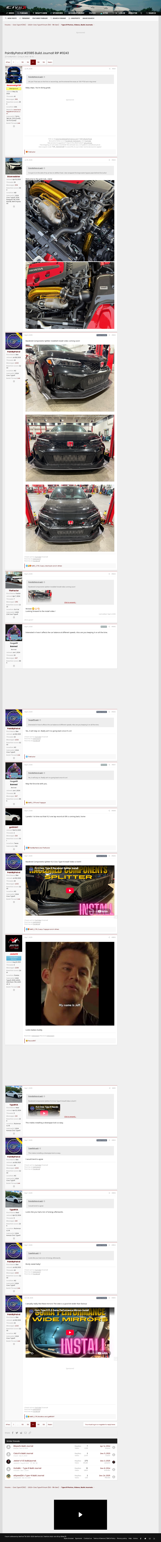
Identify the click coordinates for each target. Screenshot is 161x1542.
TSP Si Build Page (86, 139)
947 (16, 658)
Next (49, 62)
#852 (114, 1140)
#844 (113, 574)
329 (16, 836)
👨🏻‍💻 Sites (104, 13)
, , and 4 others (46, 566)
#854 (113, 1245)
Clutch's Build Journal (23, 1453)
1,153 (16, 602)
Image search (88, 18)
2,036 (17, 968)
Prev (8, 62)
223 (16, 1116)
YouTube (88, 141)
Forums (24, 13)
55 (23, 62)
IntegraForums (76, 13)
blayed (16, 1448)
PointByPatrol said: (35, 77)
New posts (11, 18)
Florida (16, 975)
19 (36, 1463)
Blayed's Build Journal (23, 1446)
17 (31, 1463)
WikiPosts (75, 18)
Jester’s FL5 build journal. (24, 1460)
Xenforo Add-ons (55, 1536)
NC (15, 371)
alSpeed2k (17, 1478)
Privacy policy (122, 1538)
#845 (113, 627)
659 (16, 185)
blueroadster (13, 176)
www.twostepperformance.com (13, 112)
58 (38, 62)
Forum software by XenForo (24, 1536)
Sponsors (78, 1538)
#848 (113, 811)
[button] (57, 13)
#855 (113, 1298)
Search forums (59, 18)
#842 (114, 160)
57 (33, 62)
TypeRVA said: (33, 1148)
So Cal (16, 609)
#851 (114, 1088)
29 (15, 182)
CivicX (92, 13)
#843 (114, 335)
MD (15, 193)
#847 (114, 765)
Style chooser (69, 1538)
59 (44, 62)
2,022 (17, 363)
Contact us (88, 1538)
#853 (114, 1193)
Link (18, 123)
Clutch (15, 1456)
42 (33, 57)
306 (16, 99)
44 (15, 360)
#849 (113, 856)
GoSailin (16, 1470)
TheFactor (14, 590)
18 (34, 1463)
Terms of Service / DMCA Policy (104, 1538)
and (37, 803)
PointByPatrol (11, 57)
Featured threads (39, 18)
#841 (114, 69)
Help (130, 1538)
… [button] (17, 62)
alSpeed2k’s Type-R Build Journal (28, 1475)
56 (28, 62)
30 (15, 655)
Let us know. (88, 143)
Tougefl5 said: (33, 720)
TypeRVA (14, 1105)
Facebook (68, 141)
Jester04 (16, 1463)
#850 (113, 937)
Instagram (77, 141)
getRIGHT (13, 827)
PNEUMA (107, 1478)
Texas (16, 843)
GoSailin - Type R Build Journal (27, 1468)
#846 (113, 712)
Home (135, 1538)
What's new (41, 13)
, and (42, 1417)
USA (15, 107)
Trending (25, 18)
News (11, 13)
